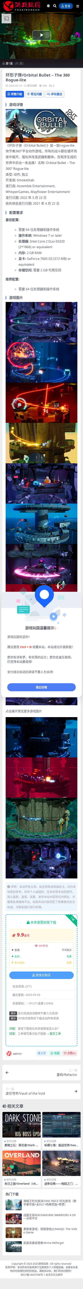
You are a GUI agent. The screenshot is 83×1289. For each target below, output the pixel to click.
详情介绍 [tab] (16, 94)
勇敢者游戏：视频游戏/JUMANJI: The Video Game (50, 1230)
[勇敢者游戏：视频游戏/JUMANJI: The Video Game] (14, 1232)
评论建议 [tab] (56, 94)
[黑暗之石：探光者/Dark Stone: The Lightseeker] (21, 1125)
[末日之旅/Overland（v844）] (21, 1163)
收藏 (56, 1053)
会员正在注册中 (54, 1275)
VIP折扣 (43, 946)
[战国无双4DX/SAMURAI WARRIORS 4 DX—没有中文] (14, 1218)
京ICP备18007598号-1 (33, 1275)
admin (17, 1054)
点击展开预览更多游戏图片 (24, 711)
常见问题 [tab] (36, 94)
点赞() (71, 1053)
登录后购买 (43, 975)
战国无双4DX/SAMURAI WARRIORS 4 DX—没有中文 (49, 1216)
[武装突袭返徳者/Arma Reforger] (14, 1246)
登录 (67, 6)
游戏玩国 (43, 1263)
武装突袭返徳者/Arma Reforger (43, 1243)
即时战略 (32, 85)
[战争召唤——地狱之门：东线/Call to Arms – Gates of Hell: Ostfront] (61, 1163)
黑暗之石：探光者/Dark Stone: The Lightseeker (21, 1146)
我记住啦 (41, 687)
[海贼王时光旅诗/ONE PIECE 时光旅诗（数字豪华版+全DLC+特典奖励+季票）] (14, 1204)
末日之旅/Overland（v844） (20, 1185)
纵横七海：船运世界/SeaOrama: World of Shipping (61, 1146)
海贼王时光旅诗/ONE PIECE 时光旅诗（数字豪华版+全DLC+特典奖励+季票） (49, 1202)
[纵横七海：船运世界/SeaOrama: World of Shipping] (61, 1125)
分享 (43, 1053)
